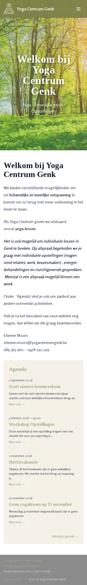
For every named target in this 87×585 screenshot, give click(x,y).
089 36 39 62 (12, 560)
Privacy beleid (12, 579)
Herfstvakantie (23, 462)
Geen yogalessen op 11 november (40, 504)
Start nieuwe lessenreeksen (34, 386)
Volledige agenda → (65, 536)
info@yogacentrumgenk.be (21, 566)
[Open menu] (78, 9)
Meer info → (17, 404)
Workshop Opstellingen (31, 424)
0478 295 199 (33, 560)
